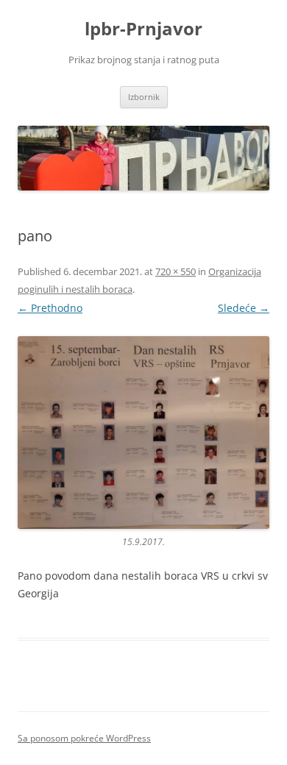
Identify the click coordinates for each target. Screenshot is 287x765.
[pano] (143, 432)
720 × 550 (175, 271)
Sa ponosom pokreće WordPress (84, 738)
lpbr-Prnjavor (143, 29)
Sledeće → (243, 308)
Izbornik (144, 96)
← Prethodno (50, 308)
